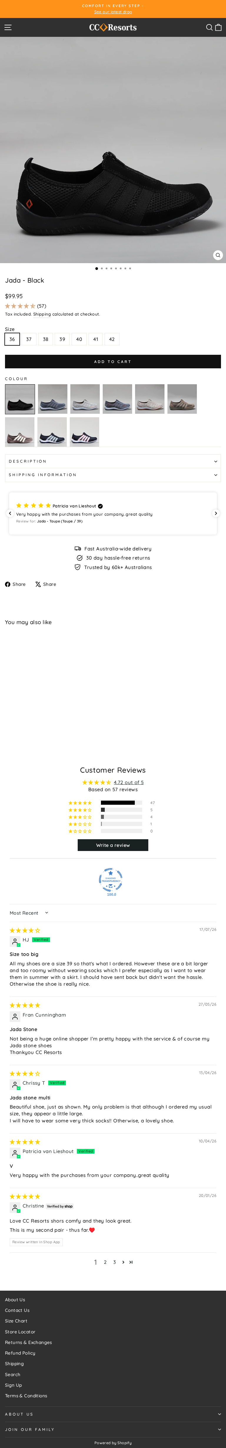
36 (12, 339)
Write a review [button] (113, 845)
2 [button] (105, 1262)
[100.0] (110, 880)
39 (62, 339)
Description (28, 461)
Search (12, 1374)
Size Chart (16, 1321)
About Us (15, 1299)
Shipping (42, 314)
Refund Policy (20, 1353)
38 (46, 339)
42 (112, 339)
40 (79, 339)
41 (95, 339)
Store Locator (20, 1332)
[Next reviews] (216, 513)
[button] (21, 306)
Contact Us (17, 1310)
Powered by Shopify (113, 1442)
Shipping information (43, 474)
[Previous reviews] (10, 513)
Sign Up (13, 1385)
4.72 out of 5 (129, 782)
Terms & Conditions (26, 1395)
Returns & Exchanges (28, 1342)
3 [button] (114, 1262)
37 (29, 339)
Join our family (30, 1429)
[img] (25, 930)
